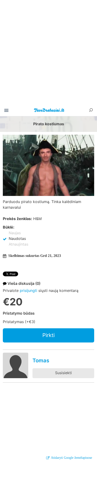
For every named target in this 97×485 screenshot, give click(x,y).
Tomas (40, 360)
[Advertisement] (48, 54)
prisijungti (28, 290)
